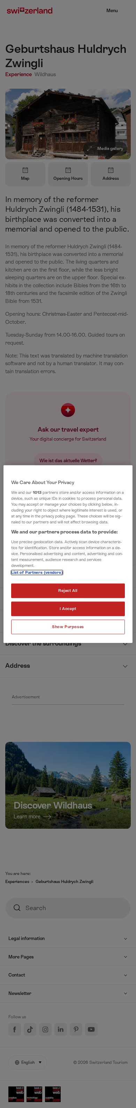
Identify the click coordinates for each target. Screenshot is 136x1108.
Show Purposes (68, 626)
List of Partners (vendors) (37, 572)
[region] (68, 554)
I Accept (68, 608)
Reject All (68, 590)
